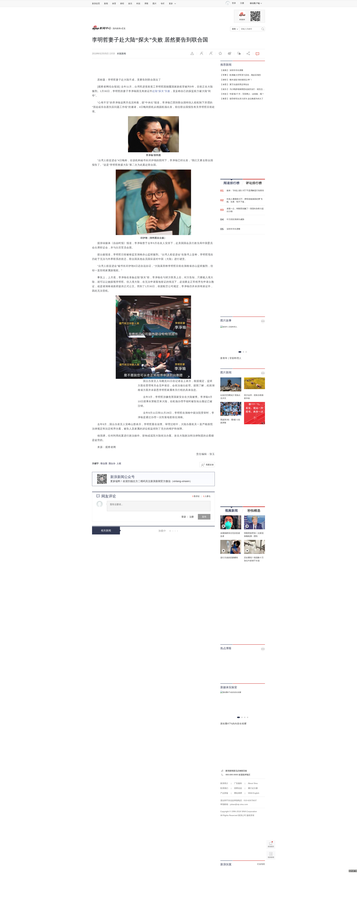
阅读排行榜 (232, 183)
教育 (225, 99)
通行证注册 (253, 788)
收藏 (220, 53)
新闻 (106, 3)
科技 (138, 3)
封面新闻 (121, 53)
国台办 (112, 463)
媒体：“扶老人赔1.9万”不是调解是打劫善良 (245, 190)
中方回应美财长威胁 (235, 219)
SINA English (253, 793)
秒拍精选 (254, 510)
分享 (248, 53)
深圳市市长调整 (236, 70)
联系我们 (224, 788)
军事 (225, 75)
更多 (171, 3)
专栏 (163, 3)
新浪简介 (224, 783)
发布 (204, 516)
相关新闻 (106, 530)
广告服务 (238, 783)
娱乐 (130, 3)
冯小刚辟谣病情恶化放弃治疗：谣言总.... (247, 89)
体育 (114, 3)
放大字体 (211, 53)
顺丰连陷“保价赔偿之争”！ (241, 80)
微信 (239, 53)
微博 (229, 53)
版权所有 (250, 815)
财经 (122, 3)
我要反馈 (210, 465)
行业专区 (261, 864)
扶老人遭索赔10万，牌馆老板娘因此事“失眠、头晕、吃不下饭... (245, 200)
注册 (242, 3)
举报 (192, 53)
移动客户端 (255, 3)
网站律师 (238, 793)
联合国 (104, 463)
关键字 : (96, 463)
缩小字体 (201, 53)
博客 (146, 3)
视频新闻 (231, 510)
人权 (119, 463)
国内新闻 (116, 28)
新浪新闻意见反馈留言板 (236, 771)
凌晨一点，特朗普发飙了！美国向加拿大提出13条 (245, 209)
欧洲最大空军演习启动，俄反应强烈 (245, 75)
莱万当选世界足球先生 (239, 84)
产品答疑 (224, 793)
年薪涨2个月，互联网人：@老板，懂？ (247, 94)
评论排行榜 (254, 183)
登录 (183, 516)
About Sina (253, 783)
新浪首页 (96, 3)
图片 (154, 3)
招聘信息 (238, 788)
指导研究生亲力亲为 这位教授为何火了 (246, 99)
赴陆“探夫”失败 (161, 91)
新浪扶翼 (225, 864)
